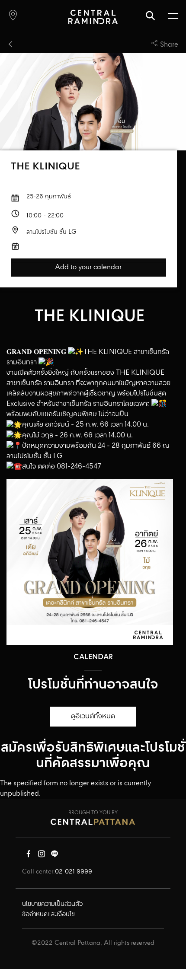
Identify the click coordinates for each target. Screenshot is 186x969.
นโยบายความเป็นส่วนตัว (52, 904)
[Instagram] (41, 856)
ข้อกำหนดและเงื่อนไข (48, 914)
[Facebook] (28, 856)
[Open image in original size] (92, 16)
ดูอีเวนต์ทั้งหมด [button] (93, 716)
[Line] (54, 856)
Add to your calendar (88, 267)
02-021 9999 (73, 872)
